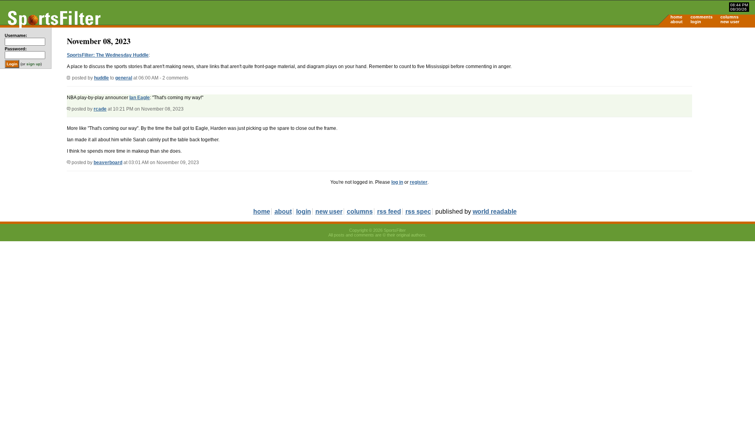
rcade (100, 109)
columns (729, 17)
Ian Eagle (139, 97)
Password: (16, 48)
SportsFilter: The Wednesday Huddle (108, 55)
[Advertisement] (688, 89)
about (676, 21)
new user (729, 21)
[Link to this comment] (68, 109)
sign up (33, 64)
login (696, 21)
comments (702, 17)
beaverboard (108, 162)
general (123, 78)
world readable (495, 211)
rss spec (418, 211)
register (418, 182)
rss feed (389, 211)
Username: (16, 35)
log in (397, 182)
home (676, 17)
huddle (101, 78)
